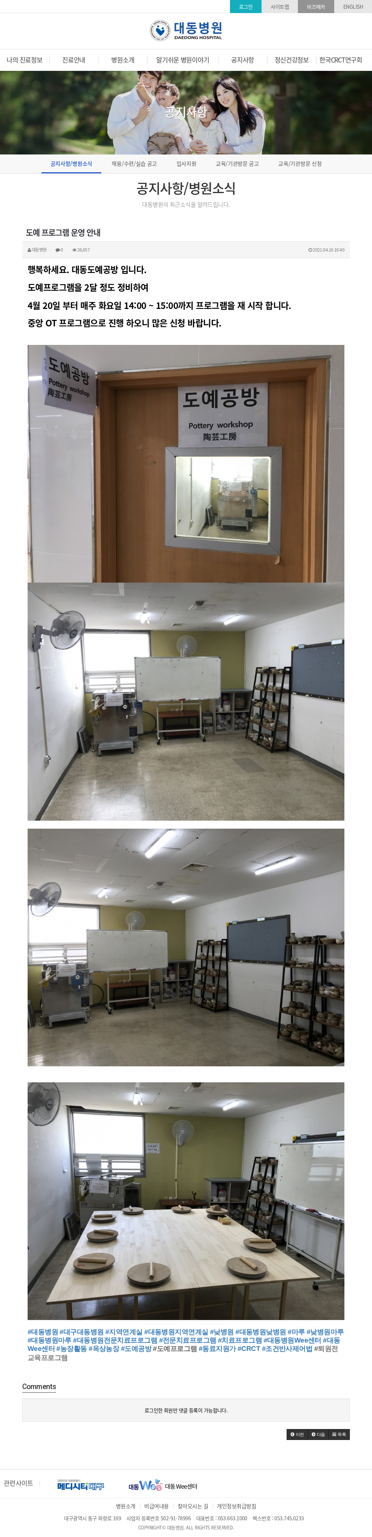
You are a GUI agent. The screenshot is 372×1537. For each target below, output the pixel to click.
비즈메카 (316, 6)
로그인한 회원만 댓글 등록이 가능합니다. (186, 1410)
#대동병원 (43, 1332)
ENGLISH (353, 6)
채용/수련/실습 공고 (134, 164)
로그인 (245, 6)
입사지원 (187, 164)
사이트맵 (280, 6)
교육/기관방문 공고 (237, 164)
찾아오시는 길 (193, 1506)
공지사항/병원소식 (71, 164)
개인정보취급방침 (236, 1506)
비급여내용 (156, 1506)
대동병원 (186, 30)
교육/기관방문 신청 (300, 164)
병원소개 (126, 1506)
